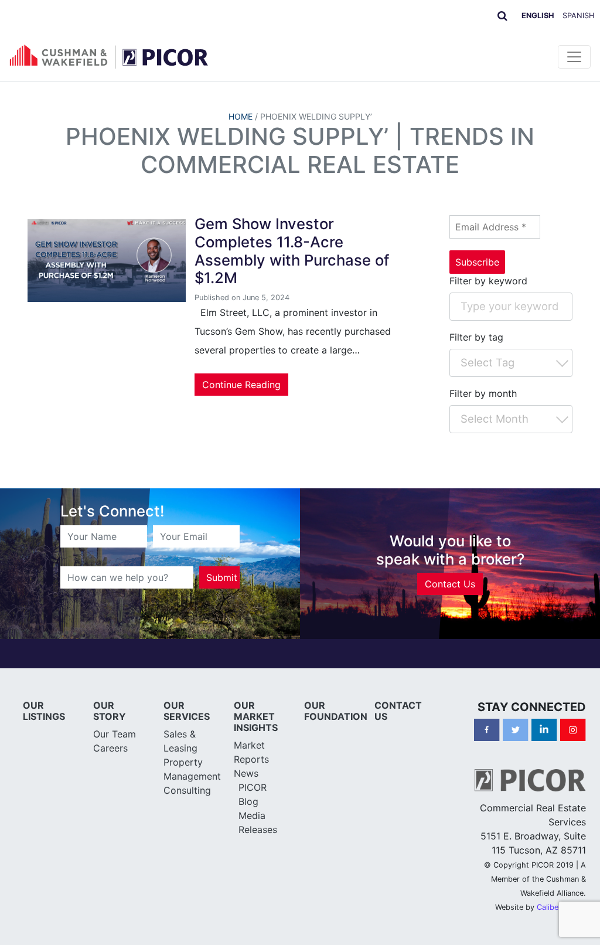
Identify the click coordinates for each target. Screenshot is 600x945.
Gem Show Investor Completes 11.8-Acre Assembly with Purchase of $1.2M (292, 251)
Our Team (114, 734)
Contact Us (450, 584)
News (246, 773)
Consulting (187, 790)
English (537, 15)
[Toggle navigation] (574, 57)
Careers (110, 748)
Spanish (578, 15)
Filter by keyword (488, 281)
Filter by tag (476, 337)
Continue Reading (241, 384)
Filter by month (483, 393)
